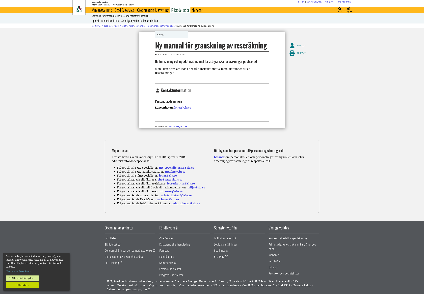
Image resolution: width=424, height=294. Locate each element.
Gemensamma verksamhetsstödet (124, 256)
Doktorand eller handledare (174, 244)
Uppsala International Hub (105, 21)
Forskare (164, 250)
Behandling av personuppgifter (127, 289)
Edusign (273, 267)
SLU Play (219, 256)
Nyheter (197, 10)
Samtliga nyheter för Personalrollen (139, 21)
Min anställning (102, 10)
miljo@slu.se (196, 187)
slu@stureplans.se (170, 179)
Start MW (96, 26)
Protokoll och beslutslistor (284, 273)
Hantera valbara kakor (18, 271)
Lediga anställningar (225, 244)
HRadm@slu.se (175, 171)
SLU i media (221, 250)
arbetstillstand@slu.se (176, 195)
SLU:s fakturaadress (226, 285)
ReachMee (275, 261)
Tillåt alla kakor (22, 285)
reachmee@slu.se (167, 199)
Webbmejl (274, 255)
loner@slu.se (168, 175)
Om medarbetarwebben (194, 285)
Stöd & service (124, 10)
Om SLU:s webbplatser (257, 285)
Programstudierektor (171, 275)
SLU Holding (112, 263)
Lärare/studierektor (170, 269)
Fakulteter (110, 238)
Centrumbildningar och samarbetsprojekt (128, 250)
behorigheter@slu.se (186, 203)
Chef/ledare (166, 238)
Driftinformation (223, 238)
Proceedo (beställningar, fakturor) (288, 238)
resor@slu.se (174, 191)
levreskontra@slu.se (181, 183)
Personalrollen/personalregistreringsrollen (155, 26)
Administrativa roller (124, 26)
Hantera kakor (302, 285)
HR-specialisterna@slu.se (176, 167)
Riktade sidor (180, 10)
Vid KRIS (284, 285)
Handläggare (166, 256)
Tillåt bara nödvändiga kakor (22, 278)
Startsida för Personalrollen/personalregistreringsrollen (120, 16)
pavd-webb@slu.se (178, 126)
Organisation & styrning (153, 10)
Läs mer (219, 157)
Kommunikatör (168, 263)
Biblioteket (111, 244)
